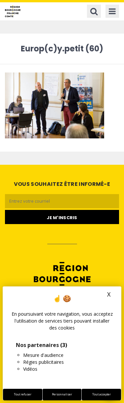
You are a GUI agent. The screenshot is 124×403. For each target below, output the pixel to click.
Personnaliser (62, 394)
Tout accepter (101, 394)
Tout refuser (22, 394)
